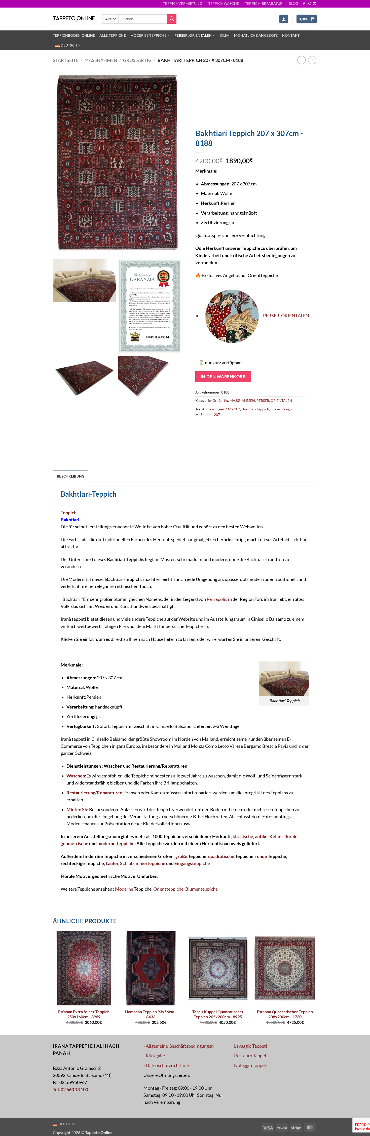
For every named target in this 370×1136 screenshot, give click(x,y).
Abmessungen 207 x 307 (221, 409)
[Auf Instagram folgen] (309, 4)
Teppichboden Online (74, 35)
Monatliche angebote (256, 35)
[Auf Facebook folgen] (304, 4)
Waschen (75, 775)
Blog (293, 3)
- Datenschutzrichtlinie (166, 1065)
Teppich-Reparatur (264, 3)
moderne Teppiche (116, 843)
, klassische (242, 836)
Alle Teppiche (112, 35)
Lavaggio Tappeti (250, 1046)
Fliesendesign (281, 409)
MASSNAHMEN (101, 60)
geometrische (74, 843)
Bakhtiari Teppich (255, 409)
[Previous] (53, 982)
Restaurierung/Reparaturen (94, 792)
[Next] (315, 982)
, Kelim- (275, 836)
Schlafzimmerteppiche (142, 863)
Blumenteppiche (201, 889)
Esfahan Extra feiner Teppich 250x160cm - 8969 (83, 1014)
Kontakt (291, 35)
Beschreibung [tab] (70, 476)
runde (261, 856)
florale (291, 836)
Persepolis (217, 599)
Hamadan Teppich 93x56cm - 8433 (150, 1014)
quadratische (221, 856)
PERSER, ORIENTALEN (193, 35)
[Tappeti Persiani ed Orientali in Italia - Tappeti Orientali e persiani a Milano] (74, 19)
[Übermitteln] (171, 19)
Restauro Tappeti (251, 1055)
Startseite (66, 60)
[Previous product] (312, 60)
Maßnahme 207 (207, 414)
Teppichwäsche (223, 3)
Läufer (112, 863)
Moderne (124, 889)
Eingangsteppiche (192, 863)
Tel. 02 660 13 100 (70, 1089)
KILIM (225, 35)
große (181, 856)
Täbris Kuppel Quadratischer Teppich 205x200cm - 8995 (218, 1014)
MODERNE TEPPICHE (148, 35)
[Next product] (301, 60)
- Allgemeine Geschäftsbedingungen (178, 1046)
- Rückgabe (154, 1055)
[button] (283, 19)
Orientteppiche (168, 889)
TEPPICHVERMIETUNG (182, 3)
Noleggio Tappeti (251, 1065)
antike (261, 836)
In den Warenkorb (223, 376)
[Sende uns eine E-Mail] (314, 4)
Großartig (137, 60)
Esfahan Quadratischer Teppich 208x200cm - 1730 (285, 1014)
